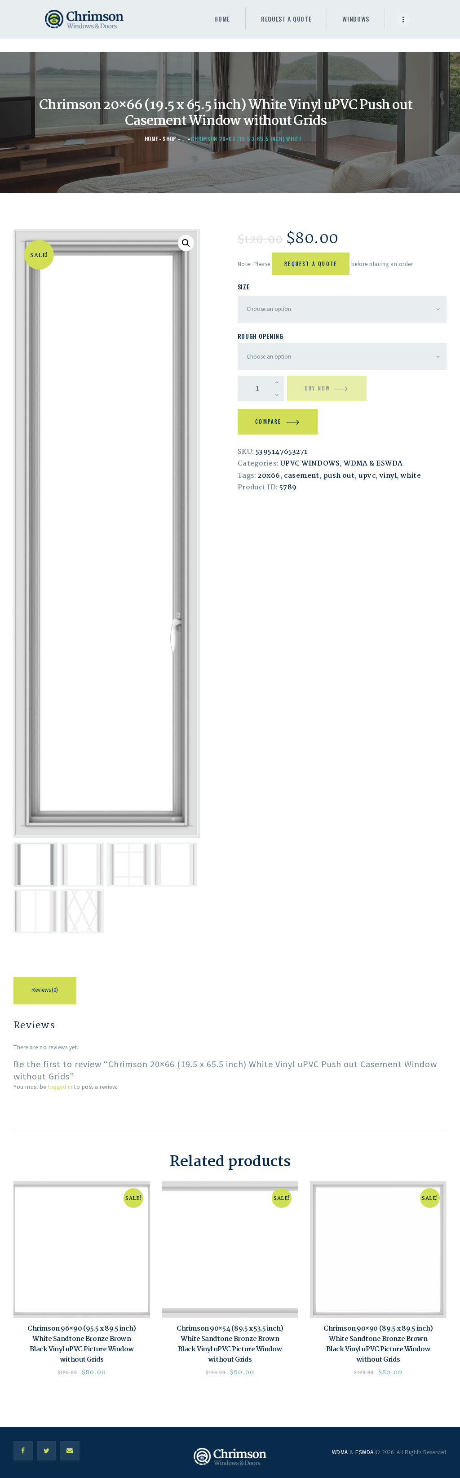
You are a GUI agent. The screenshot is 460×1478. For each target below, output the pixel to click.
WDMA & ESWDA (373, 463)
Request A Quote (310, 263)
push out (339, 475)
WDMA (340, 1452)
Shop (170, 138)
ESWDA (364, 1452)
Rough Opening (260, 336)
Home (151, 138)
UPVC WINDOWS (310, 463)
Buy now (317, 388)
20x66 (269, 475)
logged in (60, 1087)
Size (244, 286)
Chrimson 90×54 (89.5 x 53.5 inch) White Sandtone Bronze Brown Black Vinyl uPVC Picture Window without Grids (230, 1344)
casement (301, 475)
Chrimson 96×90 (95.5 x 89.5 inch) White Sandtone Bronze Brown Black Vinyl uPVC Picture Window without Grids (81, 1344)
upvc (367, 475)
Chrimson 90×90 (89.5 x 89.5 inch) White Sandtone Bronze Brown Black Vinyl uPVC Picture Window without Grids (378, 1344)
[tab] (44, 992)
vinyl (388, 475)
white (411, 475)
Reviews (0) (44, 990)
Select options (82, 1249)
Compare (268, 421)
